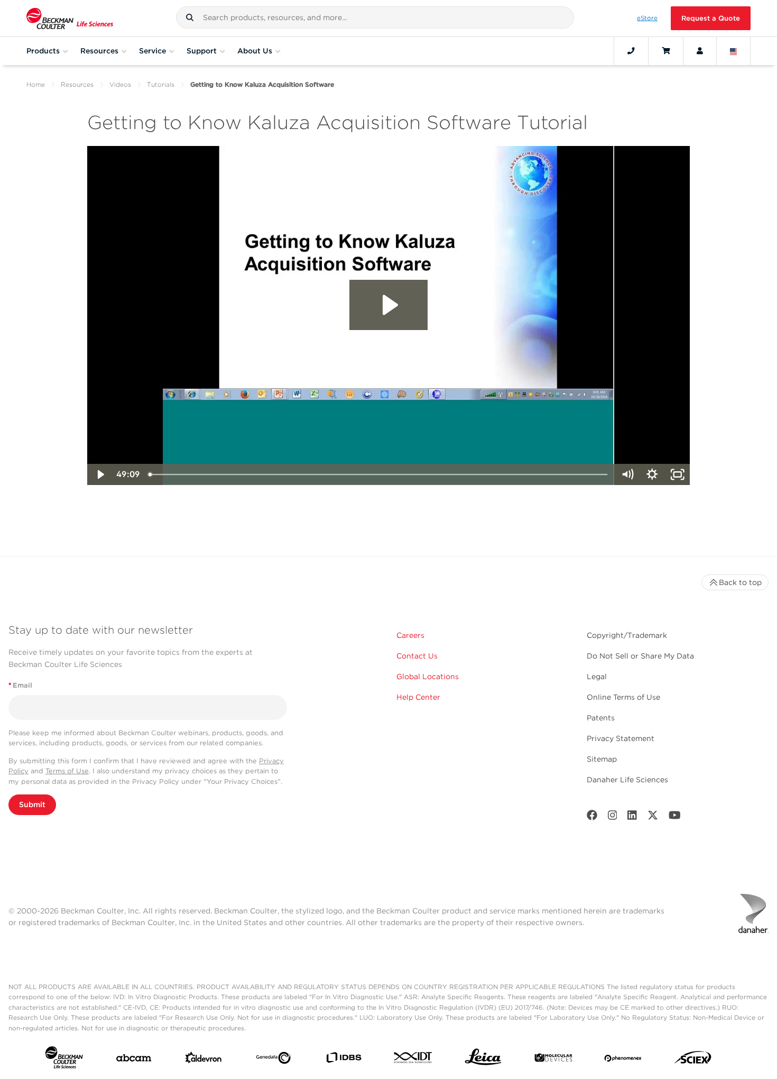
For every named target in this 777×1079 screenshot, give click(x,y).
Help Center (418, 697)
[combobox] (375, 17)
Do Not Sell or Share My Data (640, 656)
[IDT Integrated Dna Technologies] (413, 1059)
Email (20, 685)
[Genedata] (273, 1060)
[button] (189, 17)
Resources (77, 84)
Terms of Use (67, 771)
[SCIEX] (693, 1060)
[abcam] (133, 1060)
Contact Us (417, 656)
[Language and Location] (734, 51)
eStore (647, 18)
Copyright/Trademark (627, 635)
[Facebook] (592, 817)
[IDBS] (343, 1059)
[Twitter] (653, 817)
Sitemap (602, 759)
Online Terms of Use (623, 697)
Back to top (740, 582)
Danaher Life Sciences (627, 779)
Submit (32, 804)
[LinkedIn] (632, 817)
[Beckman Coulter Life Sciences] (69, 18)
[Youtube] (675, 817)
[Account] (699, 51)
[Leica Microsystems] (483, 1059)
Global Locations (427, 676)
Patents (601, 718)
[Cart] (666, 51)
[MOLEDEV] (553, 1060)
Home (35, 84)
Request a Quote (710, 18)
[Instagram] (612, 817)
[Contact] (631, 51)
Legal (597, 676)
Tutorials (160, 84)
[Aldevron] (203, 1059)
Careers (410, 635)
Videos (120, 84)
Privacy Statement (620, 738)
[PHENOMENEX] (623, 1060)
